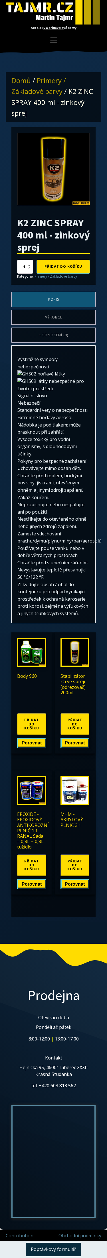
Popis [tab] (53, 299)
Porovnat (32, 742)
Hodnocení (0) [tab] (53, 335)
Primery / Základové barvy (56, 276)
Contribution (19, 1235)
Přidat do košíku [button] (31, 724)
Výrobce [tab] (53, 317)
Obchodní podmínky (79, 1235)
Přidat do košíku (63, 266)
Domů (21, 80)
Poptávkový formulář (53, 1249)
